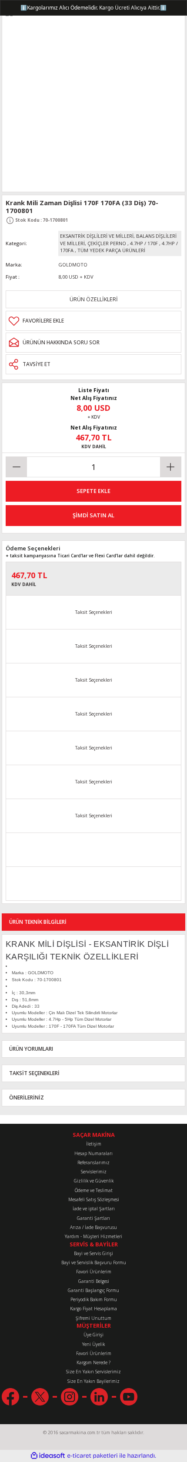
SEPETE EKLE (93, 491)
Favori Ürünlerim (93, 1272)
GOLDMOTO (72, 264)
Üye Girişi (93, 1335)
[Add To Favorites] (93, 321)
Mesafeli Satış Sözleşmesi (93, 1199)
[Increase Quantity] (170, 467)
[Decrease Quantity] (16, 467)
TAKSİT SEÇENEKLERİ (34, 1072)
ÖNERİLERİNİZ (26, 1097)
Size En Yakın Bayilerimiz (93, 1381)
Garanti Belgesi (93, 1281)
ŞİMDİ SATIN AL (93, 515)
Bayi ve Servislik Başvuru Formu (93, 1262)
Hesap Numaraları (93, 1153)
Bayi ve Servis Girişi (93, 1253)
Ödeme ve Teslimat (94, 1190)
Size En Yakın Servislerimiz (93, 1372)
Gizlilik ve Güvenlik (94, 1181)
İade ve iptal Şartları (94, 1209)
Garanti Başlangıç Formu (93, 1290)
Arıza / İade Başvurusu (93, 1227)
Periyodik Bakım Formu (93, 1299)
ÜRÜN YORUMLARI (31, 1048)
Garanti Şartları (93, 1218)
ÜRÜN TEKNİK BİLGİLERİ (38, 921)
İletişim (93, 1144)
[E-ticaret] (92, 1455)
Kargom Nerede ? (93, 1362)
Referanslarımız (93, 1162)
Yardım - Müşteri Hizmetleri (93, 1236)
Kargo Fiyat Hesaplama (93, 1308)
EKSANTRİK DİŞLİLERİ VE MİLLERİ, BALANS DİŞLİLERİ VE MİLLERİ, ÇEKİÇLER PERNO (118, 239)
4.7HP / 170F (144, 243)
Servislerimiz (94, 1172)
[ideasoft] (47, 1456)
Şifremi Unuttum (93, 1318)
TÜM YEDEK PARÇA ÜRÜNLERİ (111, 250)
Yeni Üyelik (93, 1344)
